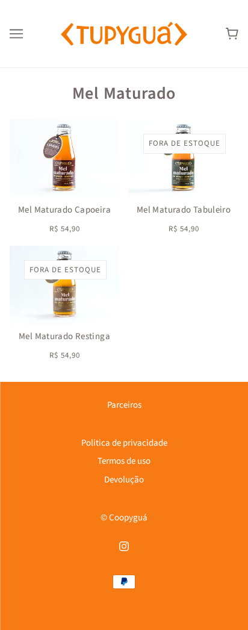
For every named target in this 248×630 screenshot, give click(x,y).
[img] (124, 546)
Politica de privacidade (124, 443)
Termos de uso (124, 461)
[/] (124, 33)
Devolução (124, 479)
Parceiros (124, 405)
